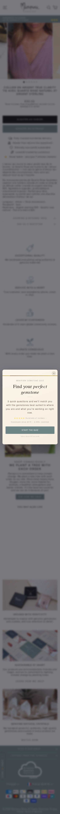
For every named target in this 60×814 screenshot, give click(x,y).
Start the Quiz (30, 430)
